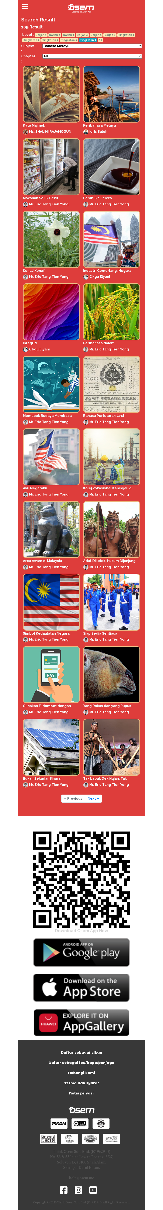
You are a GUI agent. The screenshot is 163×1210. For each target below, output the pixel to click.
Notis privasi (81, 1093)
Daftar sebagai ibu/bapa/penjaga (81, 1063)
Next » (93, 798)
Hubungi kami (81, 1073)
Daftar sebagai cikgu (81, 1052)
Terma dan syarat (81, 1083)
